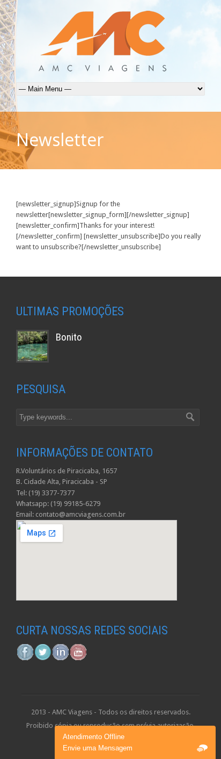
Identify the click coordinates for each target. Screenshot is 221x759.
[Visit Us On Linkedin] (60, 658)
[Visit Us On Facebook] (25, 658)
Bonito (69, 337)
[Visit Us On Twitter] (42, 658)
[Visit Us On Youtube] (78, 658)
